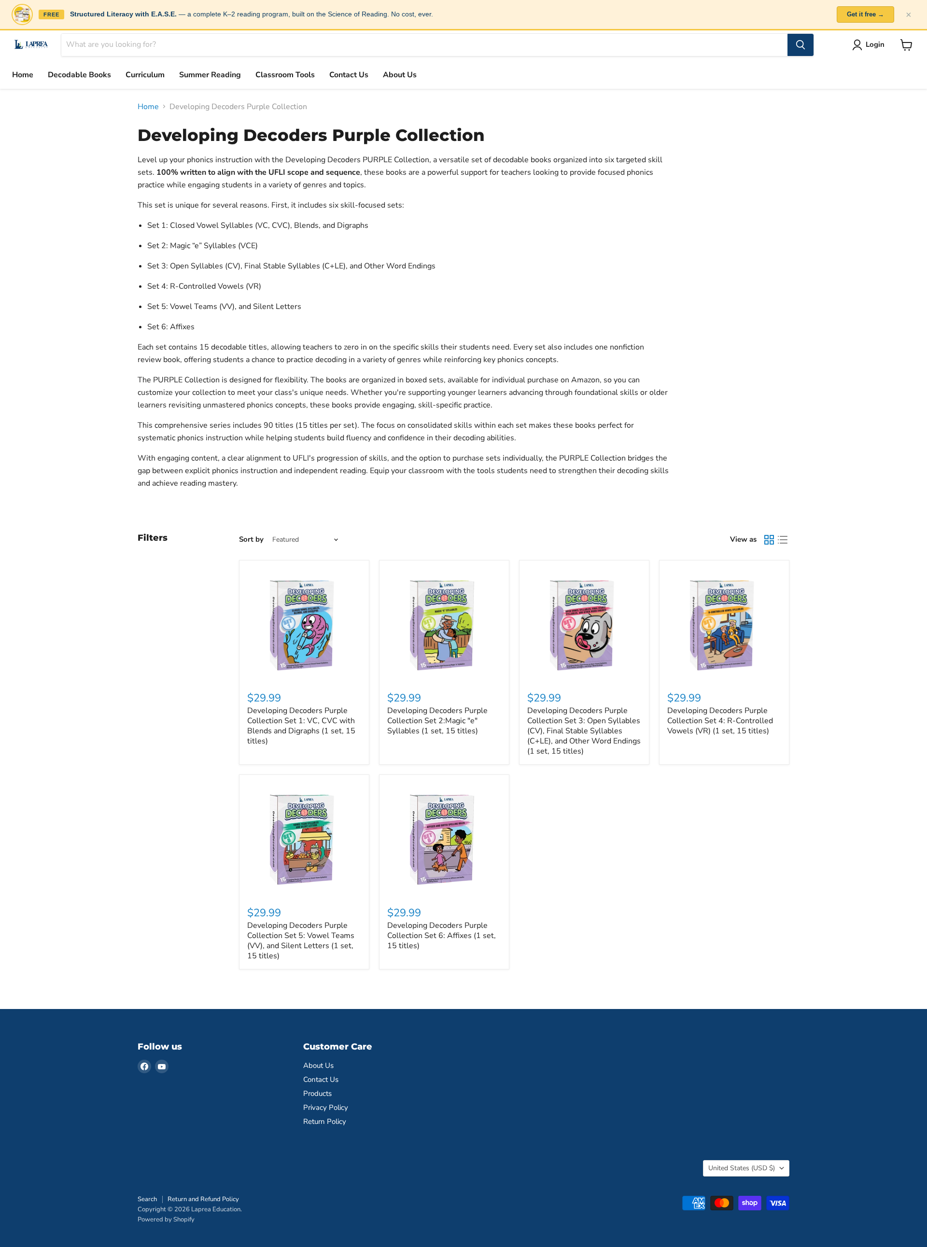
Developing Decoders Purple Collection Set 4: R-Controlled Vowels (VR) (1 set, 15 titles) (720, 720)
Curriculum (145, 75)
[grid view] (769, 539)
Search (147, 1199)
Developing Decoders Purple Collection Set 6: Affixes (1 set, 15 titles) (441, 935)
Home (22, 75)
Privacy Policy (325, 1107)
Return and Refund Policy (203, 1199)
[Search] (800, 45)
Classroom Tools (285, 75)
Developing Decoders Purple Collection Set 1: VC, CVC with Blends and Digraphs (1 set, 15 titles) (301, 725)
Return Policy (324, 1121)
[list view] (782, 539)
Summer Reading (210, 75)
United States (741, 1168)
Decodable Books (79, 75)
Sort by (251, 539)
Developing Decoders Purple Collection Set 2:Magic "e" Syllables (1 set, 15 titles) (437, 720)
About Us (400, 75)
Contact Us (348, 75)
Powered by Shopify (166, 1219)
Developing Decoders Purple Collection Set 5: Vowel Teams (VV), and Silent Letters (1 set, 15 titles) (300, 940)
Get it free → (865, 14)
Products (317, 1093)
